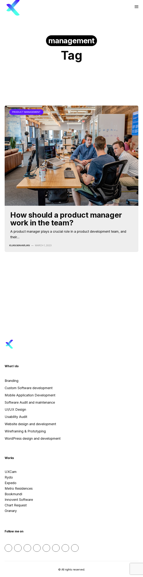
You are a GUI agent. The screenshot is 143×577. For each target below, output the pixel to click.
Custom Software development (29, 388)
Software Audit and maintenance (30, 402)
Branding (11, 381)
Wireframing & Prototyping (25, 431)
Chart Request (16, 505)
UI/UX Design (15, 409)
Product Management (71, 27)
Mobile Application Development (30, 395)
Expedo (10, 483)
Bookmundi (13, 494)
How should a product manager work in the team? (66, 218)
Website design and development (30, 424)
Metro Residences (19, 488)
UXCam (11, 472)
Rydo (9, 477)
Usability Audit (16, 417)
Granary (11, 511)
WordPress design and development (33, 438)
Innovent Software (19, 500)
